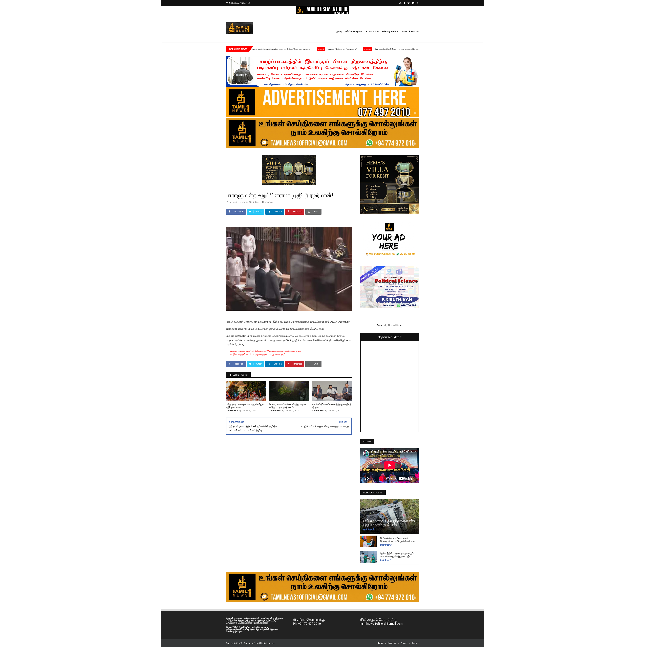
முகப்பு (339, 31)
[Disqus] (289, 487)
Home (380, 643)
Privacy (404, 643)
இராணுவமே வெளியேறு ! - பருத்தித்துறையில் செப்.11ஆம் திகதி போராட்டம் (362, 48)
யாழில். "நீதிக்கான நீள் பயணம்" (296, 48)
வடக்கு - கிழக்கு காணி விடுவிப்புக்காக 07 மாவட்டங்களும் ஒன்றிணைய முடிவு (265, 350)
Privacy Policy (390, 31)
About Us (392, 643)
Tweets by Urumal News (389, 325)
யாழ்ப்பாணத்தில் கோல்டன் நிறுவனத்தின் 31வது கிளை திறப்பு (258, 354)
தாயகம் (274, 48)
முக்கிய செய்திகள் (353, 31)
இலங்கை (269, 202)
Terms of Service (409, 31)
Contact (415, 643)
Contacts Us (372, 31)
